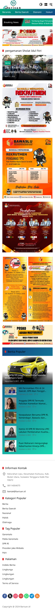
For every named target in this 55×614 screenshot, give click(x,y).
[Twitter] (10, 596)
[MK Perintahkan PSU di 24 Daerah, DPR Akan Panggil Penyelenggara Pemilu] (10, 391)
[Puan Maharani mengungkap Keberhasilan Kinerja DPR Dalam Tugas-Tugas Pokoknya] (10, 446)
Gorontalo (7, 534)
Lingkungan (8, 574)
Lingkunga (7, 569)
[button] (41, 4)
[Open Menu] (46, 4)
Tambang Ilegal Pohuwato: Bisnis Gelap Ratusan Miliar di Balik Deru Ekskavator (31, 22)
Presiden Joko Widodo (13, 548)
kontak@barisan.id (16, 491)
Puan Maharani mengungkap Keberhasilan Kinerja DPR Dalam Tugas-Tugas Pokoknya (33, 444)
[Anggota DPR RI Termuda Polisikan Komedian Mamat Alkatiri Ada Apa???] (10, 403)
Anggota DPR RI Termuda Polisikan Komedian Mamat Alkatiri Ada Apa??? (32, 402)
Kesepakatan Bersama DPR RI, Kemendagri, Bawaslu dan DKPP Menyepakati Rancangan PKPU (34, 416)
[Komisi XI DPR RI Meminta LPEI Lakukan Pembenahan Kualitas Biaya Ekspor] (10, 432)
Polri (4, 552)
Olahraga (7, 522)
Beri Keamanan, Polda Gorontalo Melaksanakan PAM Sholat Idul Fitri (27, 69)
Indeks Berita (8, 564)
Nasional (6, 513)
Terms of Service (10, 583)
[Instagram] (15, 596)
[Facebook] (4, 596)
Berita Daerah (9, 508)
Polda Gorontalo (10, 539)
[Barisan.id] (11, 4)
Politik (5, 517)
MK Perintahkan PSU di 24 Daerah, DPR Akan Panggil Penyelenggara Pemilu (32, 389)
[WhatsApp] (26, 596)
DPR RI (5, 543)
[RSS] (37, 596)
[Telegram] (31, 596)
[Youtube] (21, 596)
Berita (7, 63)
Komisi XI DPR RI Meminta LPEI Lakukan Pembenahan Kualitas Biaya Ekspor (34, 430)
